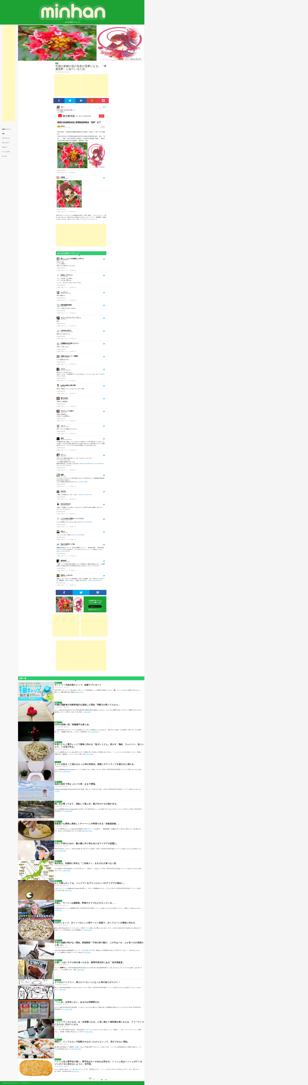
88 (101, 1079)
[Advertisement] (67, 85)
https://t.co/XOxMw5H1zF (64, 465)
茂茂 (66, 438)
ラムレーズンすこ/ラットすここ (71, 318)
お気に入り (73, 172)
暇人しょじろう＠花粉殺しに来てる (72, 259)
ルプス (66, 369)
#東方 (88, 463)
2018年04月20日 (61, 170)
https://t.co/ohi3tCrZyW (85, 494)
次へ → (107, 1079)
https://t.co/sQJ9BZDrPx (63, 509)
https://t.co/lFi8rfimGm (93, 565)
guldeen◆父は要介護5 (68, 385)
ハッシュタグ (6, 151)
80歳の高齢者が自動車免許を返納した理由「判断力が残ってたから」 (87, 704)
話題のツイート (58, 682)
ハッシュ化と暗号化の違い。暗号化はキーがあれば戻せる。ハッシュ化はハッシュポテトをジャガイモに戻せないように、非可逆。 (98, 1062)
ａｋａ (65, 426)
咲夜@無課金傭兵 (66, 305)
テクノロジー (58, 980)
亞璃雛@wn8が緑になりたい (70, 343)
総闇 (63, 475)
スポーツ (4, 147)
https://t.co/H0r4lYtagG (77, 534)
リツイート (65, 172)
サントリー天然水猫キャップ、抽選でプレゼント (78, 684)
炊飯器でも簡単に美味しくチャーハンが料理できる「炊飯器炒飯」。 (87, 823)
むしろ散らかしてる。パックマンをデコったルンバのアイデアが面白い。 (90, 883)
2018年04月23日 (61, 336)
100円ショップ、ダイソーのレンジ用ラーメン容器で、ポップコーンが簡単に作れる (95, 922)
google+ (92, 100)
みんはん (68, 72)
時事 (57, 63)
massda (63, 491)
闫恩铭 (64, 177)
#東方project (83, 463)
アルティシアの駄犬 (67, 411)
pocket (103, 100)
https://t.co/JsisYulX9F (86, 522)
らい (63, 107)
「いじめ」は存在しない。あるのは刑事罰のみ (77, 1002)
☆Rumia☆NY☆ (67, 331)
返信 (59, 172)
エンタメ (4, 156)
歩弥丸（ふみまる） (67, 575)
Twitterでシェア (70, 100)
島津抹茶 (65, 561)
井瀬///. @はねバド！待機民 (69, 356)
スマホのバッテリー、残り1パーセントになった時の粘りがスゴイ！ (87, 982)
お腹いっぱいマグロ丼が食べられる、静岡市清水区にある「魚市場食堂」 (90, 962)
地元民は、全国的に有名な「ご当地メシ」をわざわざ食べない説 (85, 863)
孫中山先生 (64, 398)
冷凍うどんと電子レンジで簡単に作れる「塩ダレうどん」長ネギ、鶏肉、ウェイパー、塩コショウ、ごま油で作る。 (99, 745)
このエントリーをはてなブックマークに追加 (81, 100)
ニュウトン (66, 292)
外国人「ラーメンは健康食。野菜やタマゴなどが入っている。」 (85, 903)
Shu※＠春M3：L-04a (68, 544)
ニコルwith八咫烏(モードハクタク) (72, 519)
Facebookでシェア (58, 100)
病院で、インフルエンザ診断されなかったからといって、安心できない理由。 (92, 1041)
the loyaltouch (66, 504)
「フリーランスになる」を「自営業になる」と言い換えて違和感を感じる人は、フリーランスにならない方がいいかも (99, 1023)
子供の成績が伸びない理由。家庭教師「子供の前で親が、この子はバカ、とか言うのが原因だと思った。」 (99, 943)
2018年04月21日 (61, 209)
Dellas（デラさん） (67, 275)
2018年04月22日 (61, 285)
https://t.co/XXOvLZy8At (81, 481)
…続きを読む (79, 692)
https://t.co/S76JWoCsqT (95, 580)
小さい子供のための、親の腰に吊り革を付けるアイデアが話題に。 (87, 843)
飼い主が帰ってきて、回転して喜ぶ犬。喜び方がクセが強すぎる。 (86, 803)
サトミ (64, 455)
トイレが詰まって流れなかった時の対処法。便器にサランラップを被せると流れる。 (95, 764)
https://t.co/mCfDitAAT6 (63, 551)
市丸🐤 (64, 531)
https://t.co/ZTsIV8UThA (97, 463)
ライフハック (58, 762)
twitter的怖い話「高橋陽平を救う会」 (73, 724)
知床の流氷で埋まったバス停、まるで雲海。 (76, 784)
